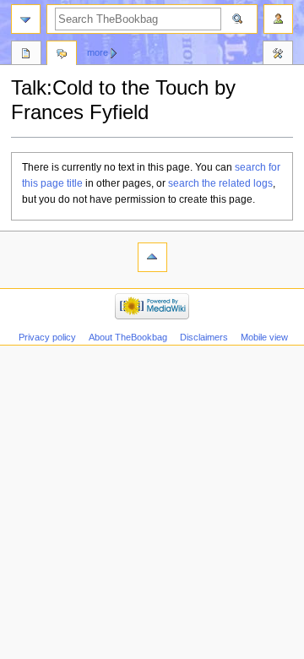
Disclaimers (204, 337)
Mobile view (264, 337)
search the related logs (220, 183)
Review (26, 54)
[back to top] (152, 257)
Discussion (61, 54)
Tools (277, 54)
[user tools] (278, 19)
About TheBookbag (128, 337)
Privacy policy (47, 337)
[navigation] (26, 19)
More (97, 52)
